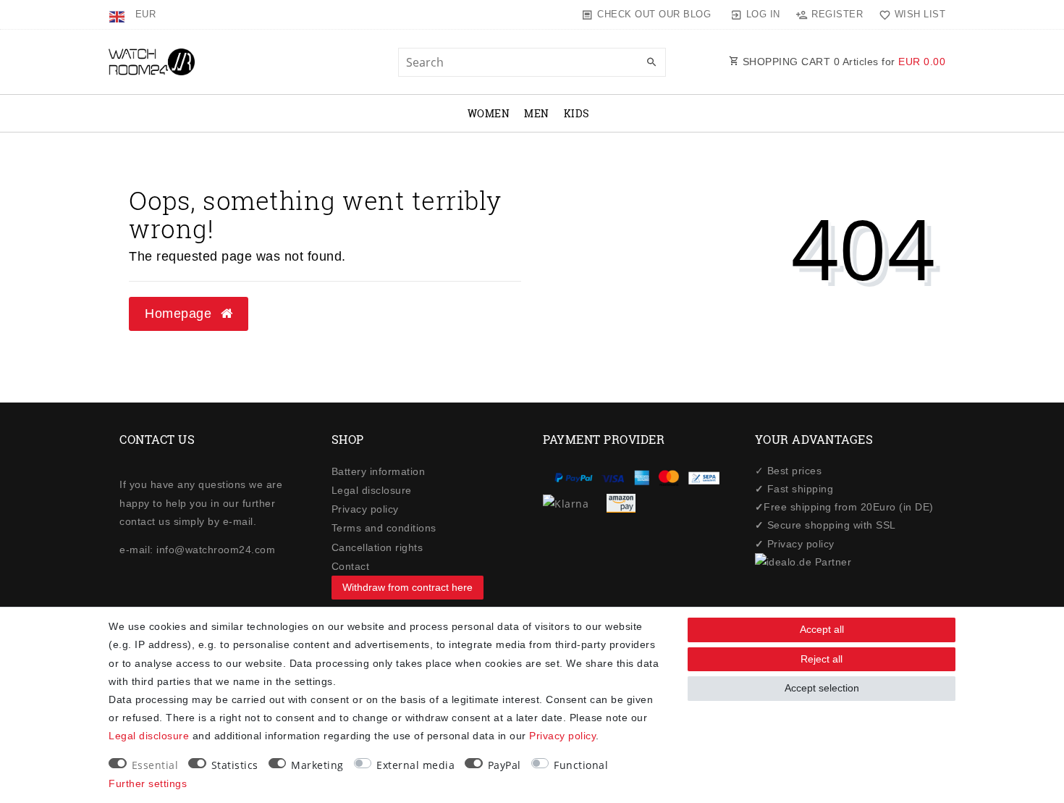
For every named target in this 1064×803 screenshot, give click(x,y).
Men (536, 113)
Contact (351, 566)
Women (489, 113)
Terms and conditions (384, 528)
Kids (577, 113)
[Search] (651, 63)
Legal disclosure (372, 490)
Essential (155, 765)
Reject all (822, 659)
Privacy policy (365, 509)
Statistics (234, 765)
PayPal (504, 765)
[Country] (118, 14)
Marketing (317, 765)
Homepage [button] (180, 313)
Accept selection (822, 688)
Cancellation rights (377, 547)
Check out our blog (654, 14)
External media (415, 765)
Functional (581, 765)
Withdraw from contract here (407, 587)
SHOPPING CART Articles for (842, 61)
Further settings (148, 783)
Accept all (822, 629)
